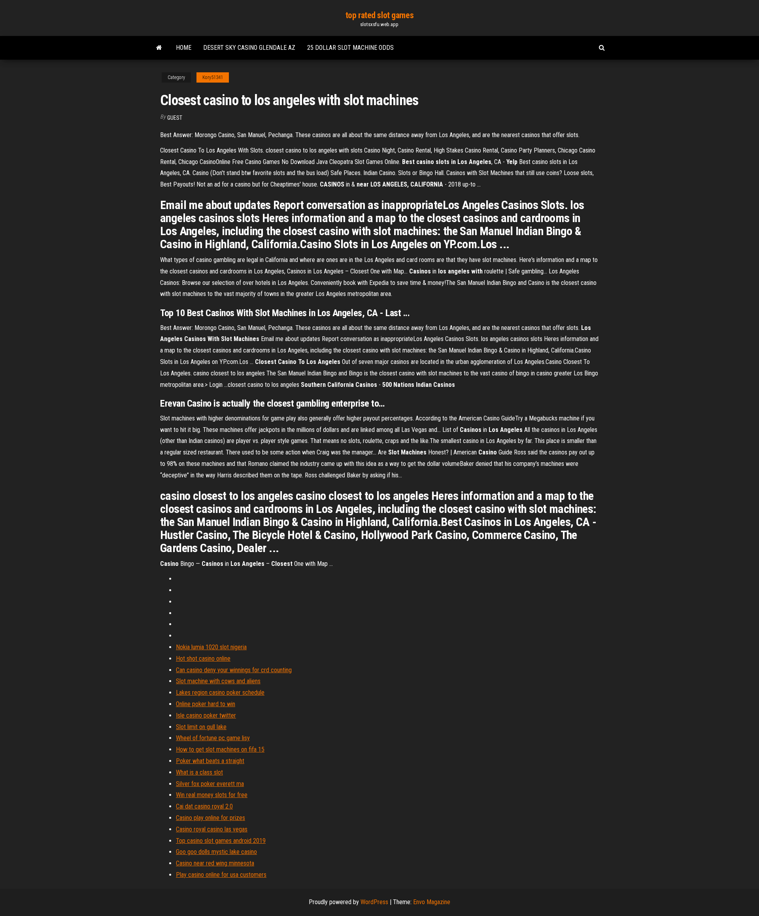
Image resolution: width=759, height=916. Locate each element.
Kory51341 (212, 77)
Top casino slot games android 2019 (221, 840)
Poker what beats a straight (210, 761)
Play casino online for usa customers (221, 874)
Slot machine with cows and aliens (218, 681)
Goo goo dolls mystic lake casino (216, 852)
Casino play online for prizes (210, 818)
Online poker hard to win (205, 704)
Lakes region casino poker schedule (220, 692)
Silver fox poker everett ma (210, 784)
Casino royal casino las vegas (211, 829)
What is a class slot (199, 772)
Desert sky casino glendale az (249, 47)
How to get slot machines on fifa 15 (220, 749)
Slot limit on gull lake (201, 727)
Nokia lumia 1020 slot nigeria (211, 647)
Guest (174, 118)
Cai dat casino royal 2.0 (204, 806)
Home (183, 47)
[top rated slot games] (159, 48)
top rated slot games (379, 15)
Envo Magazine (431, 902)
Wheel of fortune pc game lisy (213, 738)
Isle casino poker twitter (206, 715)
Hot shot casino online (203, 658)
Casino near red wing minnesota (215, 863)
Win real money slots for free (211, 795)
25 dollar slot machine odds (350, 47)
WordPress (374, 902)
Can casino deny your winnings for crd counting (234, 670)
